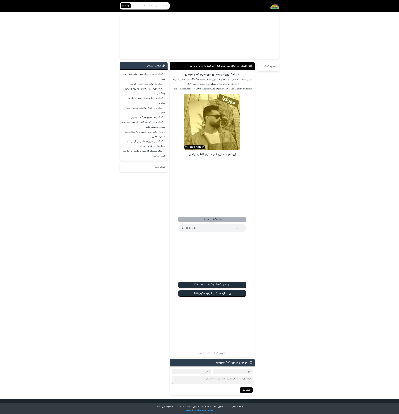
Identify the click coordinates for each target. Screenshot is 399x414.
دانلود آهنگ (218, 353)
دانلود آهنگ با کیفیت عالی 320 (210, 284)
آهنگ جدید (160, 167)
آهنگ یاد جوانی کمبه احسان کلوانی (146, 83)
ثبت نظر (246, 390)
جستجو (125, 5)
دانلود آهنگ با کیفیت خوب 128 (211, 293)
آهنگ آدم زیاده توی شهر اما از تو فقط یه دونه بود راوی (218, 66)
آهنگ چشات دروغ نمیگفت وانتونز (147, 117)
